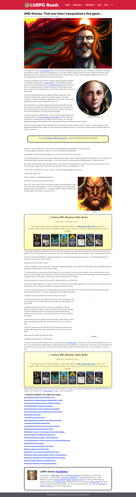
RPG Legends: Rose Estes (32, 415)
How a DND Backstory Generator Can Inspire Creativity (42, 426)
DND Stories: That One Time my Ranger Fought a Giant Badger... (45, 432)
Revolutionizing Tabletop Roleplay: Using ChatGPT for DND (43, 400)
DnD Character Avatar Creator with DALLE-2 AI (39, 397)
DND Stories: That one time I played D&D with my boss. (42, 452)
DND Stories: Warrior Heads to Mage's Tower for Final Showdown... (46, 455)
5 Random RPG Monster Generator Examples (38, 406)
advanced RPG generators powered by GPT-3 (69, 479)
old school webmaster (69, 477)
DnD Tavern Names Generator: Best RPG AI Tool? (40, 460)
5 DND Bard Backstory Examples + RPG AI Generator (41, 438)
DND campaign (45, 70)
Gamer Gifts (77, 5)
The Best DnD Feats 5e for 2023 (34, 417)
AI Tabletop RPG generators (56, 138)
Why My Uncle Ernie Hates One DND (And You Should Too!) (43, 412)
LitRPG (67, 5)
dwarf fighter (49, 83)
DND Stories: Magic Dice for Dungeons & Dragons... (41, 463)
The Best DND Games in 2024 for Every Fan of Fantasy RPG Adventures (47, 440)
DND (99, 5)
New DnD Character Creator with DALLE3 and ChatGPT (42, 409)
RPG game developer (73, 475)
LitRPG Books (89, 5)
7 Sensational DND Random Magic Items (37, 423)
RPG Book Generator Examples (34, 443)
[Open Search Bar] (111, 5)
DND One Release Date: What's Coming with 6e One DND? (43, 420)
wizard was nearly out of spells (49, 117)
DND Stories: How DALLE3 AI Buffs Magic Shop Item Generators (44, 458)
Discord (49, 486)
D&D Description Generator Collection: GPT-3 (39, 429)
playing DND (72, 343)
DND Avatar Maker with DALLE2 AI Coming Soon (39, 435)
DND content (95, 482)
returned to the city (55, 85)
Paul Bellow (62, 471)
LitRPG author (55, 475)
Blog (106, 5)
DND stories (48, 391)
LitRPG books (60, 482)
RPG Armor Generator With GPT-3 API (36, 449)
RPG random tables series (86, 226)
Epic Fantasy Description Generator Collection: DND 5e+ (42, 403)
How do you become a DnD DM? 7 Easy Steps (38, 446)
